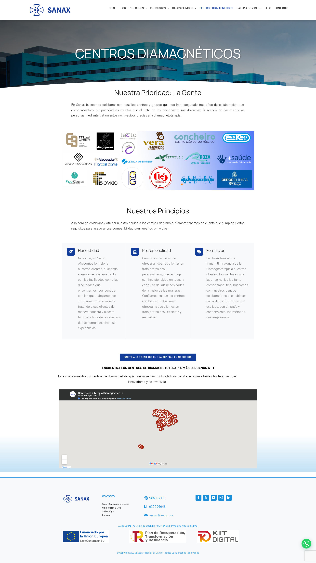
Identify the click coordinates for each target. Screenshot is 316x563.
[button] (306, 544)
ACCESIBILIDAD (190, 526)
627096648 (157, 507)
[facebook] (198, 498)
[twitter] (206, 498)
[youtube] (214, 498)
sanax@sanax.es (161, 515)
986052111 (157, 498)
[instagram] (221, 498)
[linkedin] (229, 498)
